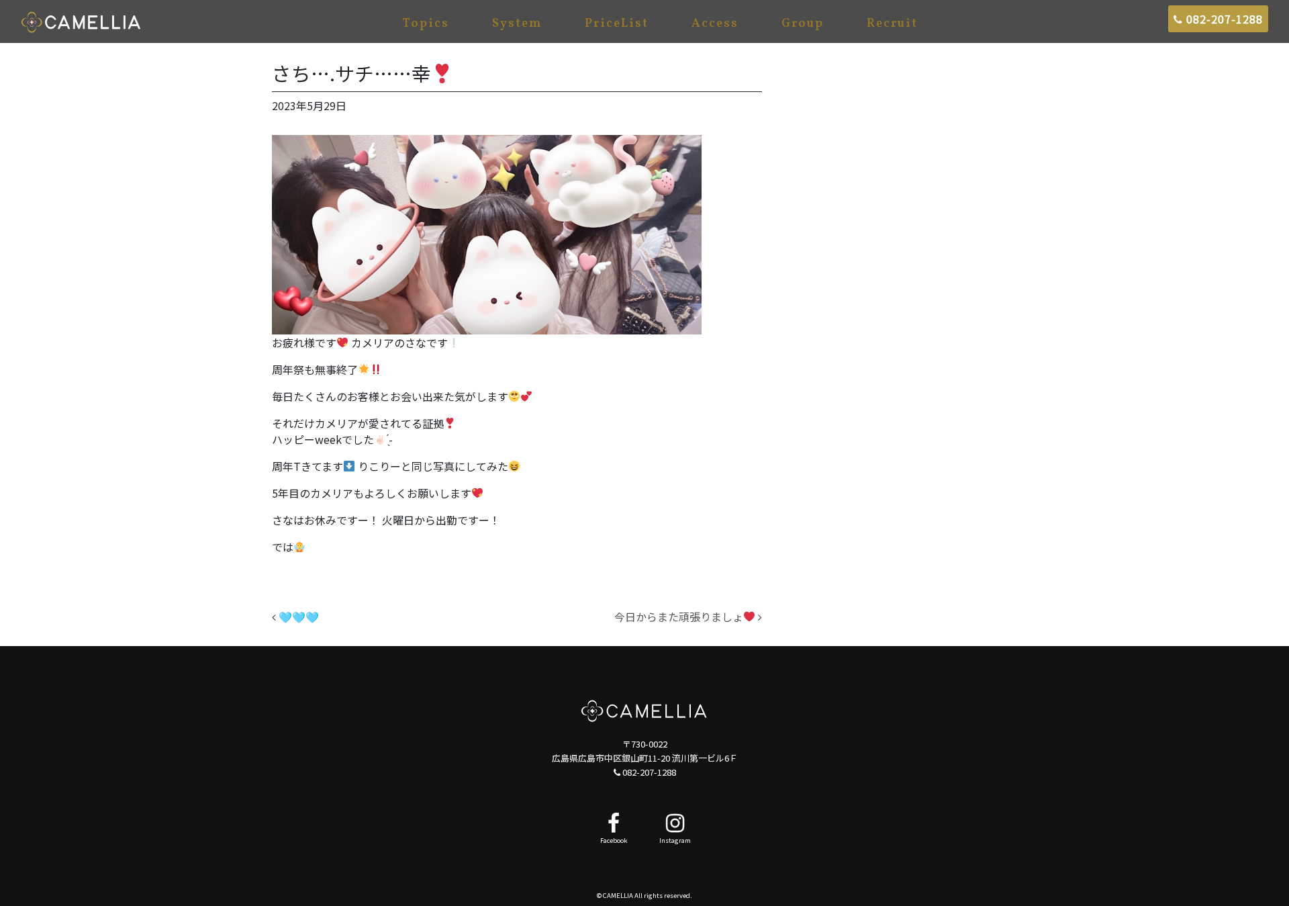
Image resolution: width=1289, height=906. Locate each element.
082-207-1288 (1223, 19)
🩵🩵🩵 (297, 616)
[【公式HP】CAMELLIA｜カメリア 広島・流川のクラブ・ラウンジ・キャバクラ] (81, 21)
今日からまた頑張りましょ (678, 616)
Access (714, 23)
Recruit (892, 23)
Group (802, 23)
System (517, 23)
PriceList (617, 23)
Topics (426, 23)
